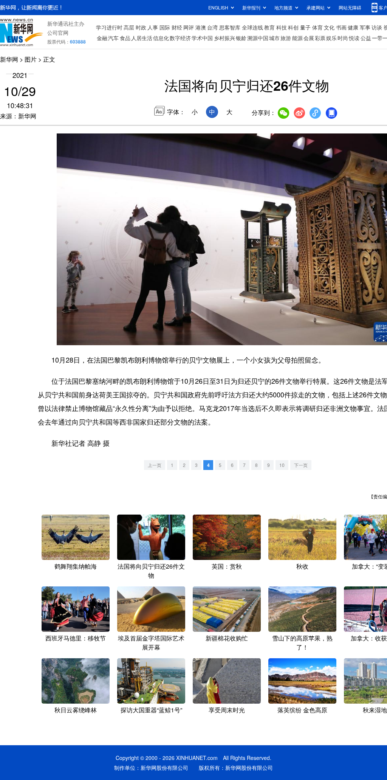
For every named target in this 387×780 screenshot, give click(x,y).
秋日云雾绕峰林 (75, 710)
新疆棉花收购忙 (227, 638)
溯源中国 (257, 38)
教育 (269, 27)
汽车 (113, 38)
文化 (329, 27)
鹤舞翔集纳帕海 (75, 566)
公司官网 (57, 32)
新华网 (9, 59)
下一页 (301, 465)
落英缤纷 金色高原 (302, 710)
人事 (152, 27)
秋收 (302, 566)
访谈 (377, 27)
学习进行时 (109, 27)
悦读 (354, 38)
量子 (305, 27)
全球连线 (252, 27)
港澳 (200, 27)
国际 (164, 27)
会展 (308, 38)
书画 (341, 27)
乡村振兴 (224, 38)
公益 (366, 38)
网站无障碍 (350, 7)
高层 (129, 27)
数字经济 (180, 38)
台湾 (212, 27)
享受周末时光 (227, 710)
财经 (177, 27)
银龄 (241, 38)
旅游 (285, 38)
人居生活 (141, 38)
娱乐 (331, 38)
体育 (317, 27)
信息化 (161, 38)
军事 (365, 27)
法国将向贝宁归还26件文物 (151, 571)
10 (282, 465)
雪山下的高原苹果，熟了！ (302, 642)
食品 (125, 38)
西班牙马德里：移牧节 (75, 638)
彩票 (320, 38)
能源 (297, 38)
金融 (102, 38)
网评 (188, 27)
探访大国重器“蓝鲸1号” (151, 710)
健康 (353, 27)
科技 (281, 27)
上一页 (154, 465)
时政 (141, 27)
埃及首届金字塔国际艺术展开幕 (151, 642)
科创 (293, 27)
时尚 (342, 38)
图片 (31, 59)
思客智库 (229, 27)
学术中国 (202, 38)
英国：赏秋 (227, 566)
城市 (274, 38)
